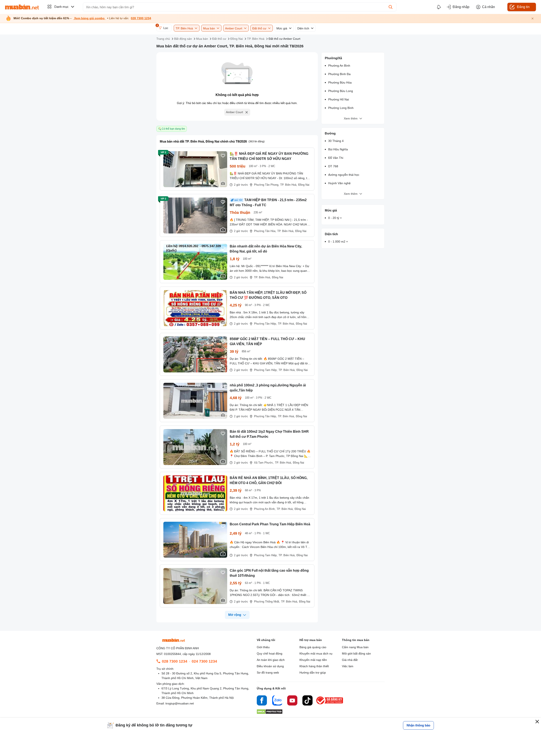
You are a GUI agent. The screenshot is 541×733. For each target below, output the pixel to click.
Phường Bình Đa (339, 74)
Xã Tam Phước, (264, 462)
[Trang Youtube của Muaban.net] (292, 701)
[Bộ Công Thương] (330, 704)
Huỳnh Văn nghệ (339, 183)
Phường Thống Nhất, (267, 601)
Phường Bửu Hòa (340, 82)
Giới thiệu (263, 647)
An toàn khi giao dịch (271, 660)
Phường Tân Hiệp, (265, 323)
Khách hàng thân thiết (314, 666)
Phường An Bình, (265, 509)
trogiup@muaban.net (179, 703)
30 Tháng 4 (336, 141)
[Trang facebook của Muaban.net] (262, 701)
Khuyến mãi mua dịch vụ (315, 653)
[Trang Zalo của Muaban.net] (277, 701)
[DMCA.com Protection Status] (269, 713)
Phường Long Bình (341, 108)
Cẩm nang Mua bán (355, 647)
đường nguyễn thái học (343, 174)
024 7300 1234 (204, 661)
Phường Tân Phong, (266, 184)
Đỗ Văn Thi (335, 157)
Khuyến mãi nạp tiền (313, 660)
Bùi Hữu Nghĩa (338, 149)
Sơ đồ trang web (268, 672)
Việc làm (347, 666)
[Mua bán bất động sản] (22, 7)
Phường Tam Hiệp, (265, 370)
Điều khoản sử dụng (270, 666)
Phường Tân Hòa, (265, 231)
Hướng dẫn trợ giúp (312, 672)
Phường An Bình (339, 65)
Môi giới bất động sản (356, 653)
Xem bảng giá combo (89, 18)
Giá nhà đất (350, 660)
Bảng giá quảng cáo (312, 647)
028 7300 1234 (141, 18)
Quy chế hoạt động (269, 653)
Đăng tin (523, 7)
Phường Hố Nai (338, 99)
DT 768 (333, 166)
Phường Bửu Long (340, 91)
